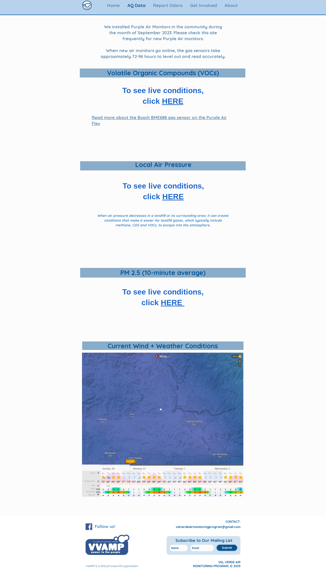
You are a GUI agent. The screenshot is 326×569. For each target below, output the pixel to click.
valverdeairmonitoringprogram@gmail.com (208, 527)
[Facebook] (89, 526)
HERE (172, 101)
